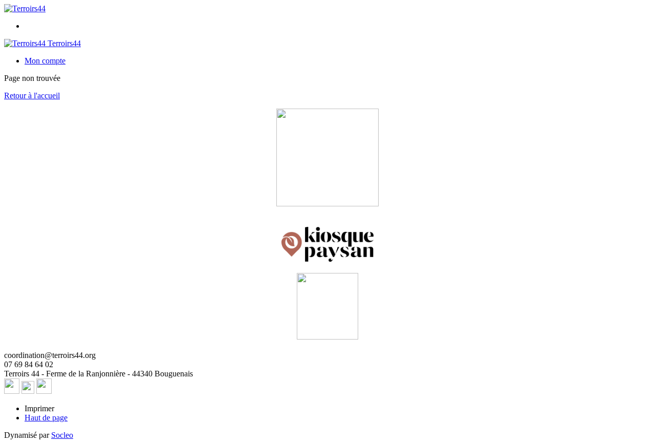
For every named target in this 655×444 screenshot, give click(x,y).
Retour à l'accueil (32, 95)
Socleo (62, 435)
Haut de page (46, 417)
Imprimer (39, 408)
